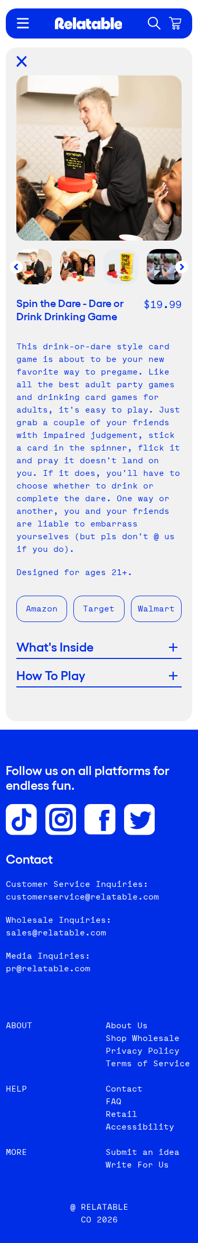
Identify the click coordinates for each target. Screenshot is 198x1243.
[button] (154, 23)
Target (99, 609)
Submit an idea (143, 1152)
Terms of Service (148, 1063)
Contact (124, 1089)
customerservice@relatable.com (82, 897)
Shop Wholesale (143, 1038)
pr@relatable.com (48, 968)
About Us (127, 1025)
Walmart (156, 609)
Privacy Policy (143, 1051)
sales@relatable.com (56, 933)
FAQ (113, 1101)
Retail (121, 1114)
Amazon (42, 609)
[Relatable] (88, 23)
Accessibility (140, 1127)
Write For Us (137, 1165)
